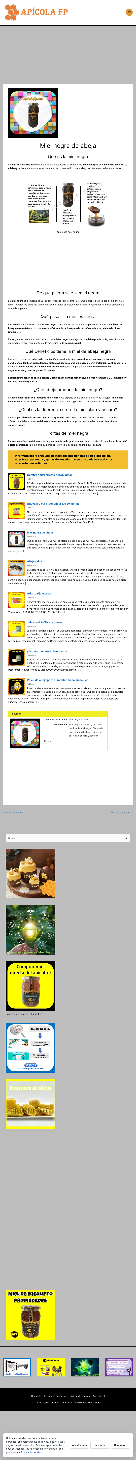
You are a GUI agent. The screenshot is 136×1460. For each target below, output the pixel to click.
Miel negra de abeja (40, 532)
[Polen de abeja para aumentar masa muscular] (16, 686)
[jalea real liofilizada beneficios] (16, 657)
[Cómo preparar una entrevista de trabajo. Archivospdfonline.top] (30, 1048)
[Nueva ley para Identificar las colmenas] (16, 510)
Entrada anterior (14, 812)
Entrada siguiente (121, 812)
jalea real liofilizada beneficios (47, 651)
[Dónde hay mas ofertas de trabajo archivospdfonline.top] (17, 1367)
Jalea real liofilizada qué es (45, 622)
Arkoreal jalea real (39, 593)
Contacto (36, 1396)
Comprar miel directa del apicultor (49, 475)
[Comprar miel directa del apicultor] (16, 481)
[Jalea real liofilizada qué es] (16, 629)
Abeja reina (34, 561)
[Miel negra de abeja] (16, 539)
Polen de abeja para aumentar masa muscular (57, 680)
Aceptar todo (79, 1445)
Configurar (120, 1445)
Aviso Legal (99, 1396)
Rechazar (100, 1445)
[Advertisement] (68, 60)
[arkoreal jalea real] (16, 600)
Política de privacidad (55, 1396)
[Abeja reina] (16, 568)
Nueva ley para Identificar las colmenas (53, 503)
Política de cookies (80, 1396)
